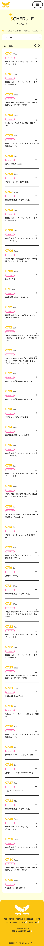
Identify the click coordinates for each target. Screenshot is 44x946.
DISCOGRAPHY (11, 922)
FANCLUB (33, 922)
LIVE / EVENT (14, 31)
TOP (6, 919)
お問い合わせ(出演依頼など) (21, 931)
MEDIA (27, 31)
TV (42, 31)
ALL (4, 31)
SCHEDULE (28, 919)
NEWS (11, 919)
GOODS (22, 922)
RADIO (35, 31)
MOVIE (37, 919)
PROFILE (19, 919)
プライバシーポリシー (22, 928)
